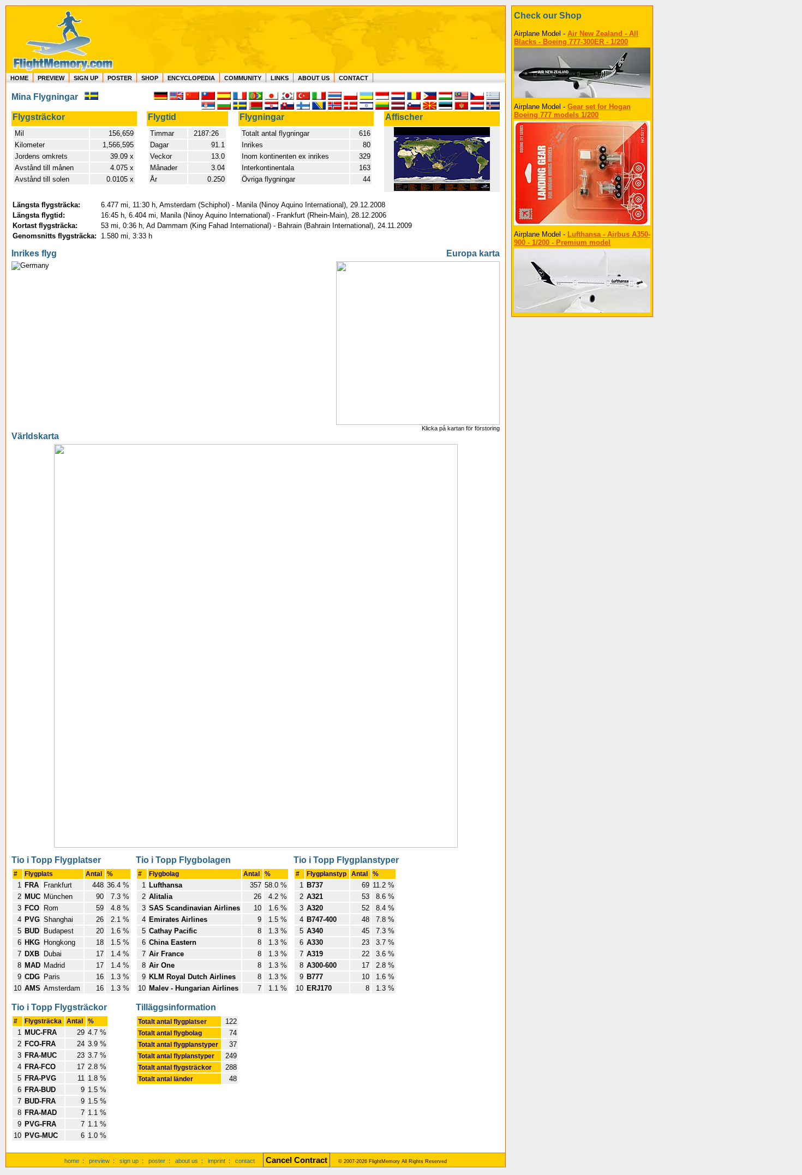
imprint (216, 1161)
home (71, 1161)
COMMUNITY (242, 78)
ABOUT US (314, 78)
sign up (129, 1161)
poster (156, 1161)
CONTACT (353, 78)
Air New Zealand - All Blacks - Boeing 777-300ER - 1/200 (576, 37)
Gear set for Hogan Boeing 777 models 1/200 (572, 111)
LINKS (280, 78)
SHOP (149, 78)
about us (186, 1161)
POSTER (119, 78)
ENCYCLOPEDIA (191, 78)
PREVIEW (51, 78)
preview (99, 1161)
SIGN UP (86, 78)
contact (245, 1161)
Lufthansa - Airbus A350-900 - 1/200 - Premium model (582, 238)
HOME (19, 78)
